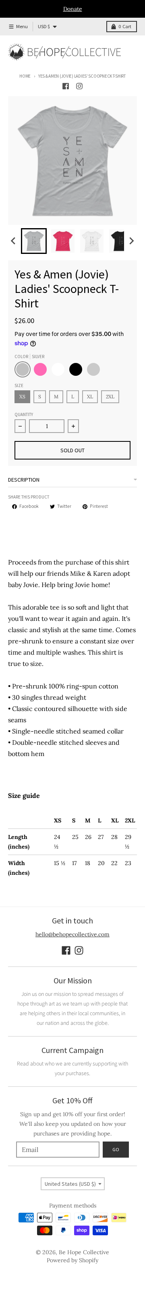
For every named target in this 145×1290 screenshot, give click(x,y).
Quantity (23, 414)
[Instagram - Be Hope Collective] (79, 86)
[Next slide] (131, 241)
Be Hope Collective (84, 1252)
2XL (110, 397)
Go (115, 1149)
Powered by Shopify (72, 1260)
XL (90, 397)
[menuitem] (34, 241)
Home (25, 76)
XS (22, 397)
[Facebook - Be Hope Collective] (65, 86)
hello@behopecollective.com (72, 934)
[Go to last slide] (13, 241)
